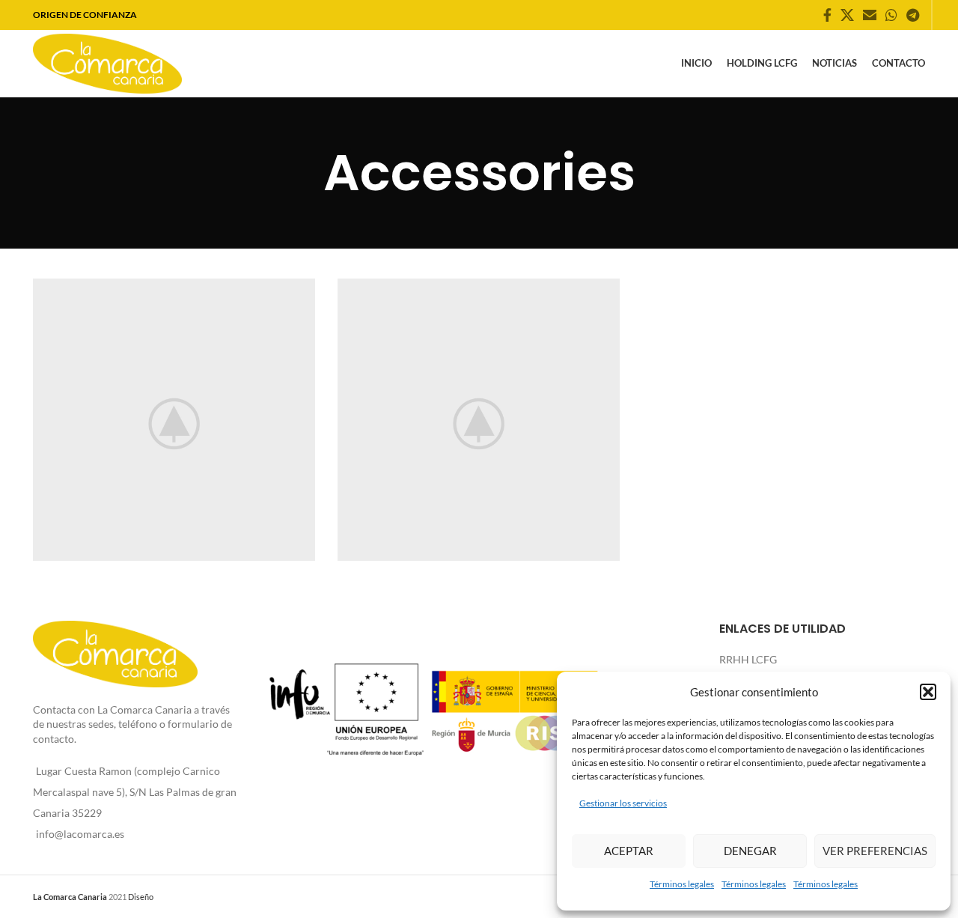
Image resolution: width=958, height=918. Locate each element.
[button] (928, 691)
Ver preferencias (875, 850)
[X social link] (847, 15)
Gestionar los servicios (623, 803)
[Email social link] (869, 15)
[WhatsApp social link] (891, 15)
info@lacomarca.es (80, 833)
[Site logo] (107, 62)
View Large (296, 295)
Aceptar (628, 850)
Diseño (140, 897)
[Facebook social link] (827, 15)
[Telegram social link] (913, 15)
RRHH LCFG (748, 659)
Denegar (750, 850)
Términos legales (682, 884)
